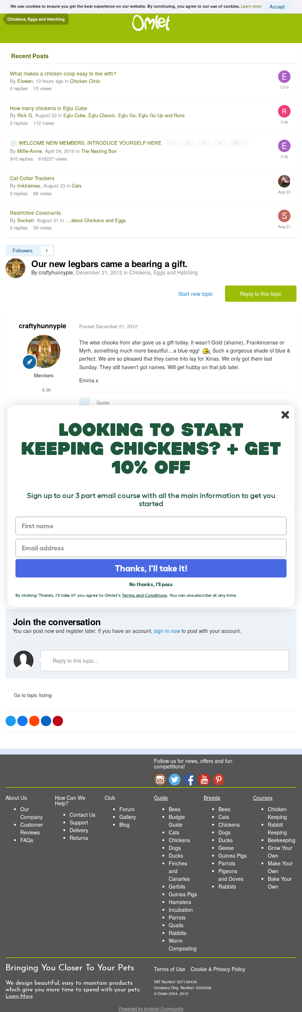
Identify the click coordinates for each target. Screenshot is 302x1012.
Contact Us (82, 814)
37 (237, 143)
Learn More (19, 996)
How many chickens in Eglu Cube (48, 108)
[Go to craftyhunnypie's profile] (15, 268)
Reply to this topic (260, 293)
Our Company (31, 812)
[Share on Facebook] (22, 721)
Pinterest (219, 779)
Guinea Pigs (183, 894)
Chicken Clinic (85, 80)
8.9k (46, 389)
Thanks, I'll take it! (151, 568)
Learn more (251, 6)
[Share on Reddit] (34, 721)
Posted (108, 326)
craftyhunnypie (42, 325)
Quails (176, 925)
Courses (263, 797)
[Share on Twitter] (11, 721)
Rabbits (177, 932)
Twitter (174, 779)
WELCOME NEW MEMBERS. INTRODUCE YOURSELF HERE (91, 142)
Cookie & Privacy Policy (218, 969)
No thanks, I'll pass (151, 584)
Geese (226, 847)
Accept (277, 6)
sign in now (167, 630)
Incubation (181, 909)
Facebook (189, 779)
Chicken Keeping (277, 812)
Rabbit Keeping (277, 828)
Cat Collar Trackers (32, 178)
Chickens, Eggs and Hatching (163, 272)
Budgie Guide (177, 820)
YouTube (204, 779)
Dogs (175, 847)
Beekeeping (281, 840)
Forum (127, 809)
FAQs (26, 840)
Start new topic (195, 293)
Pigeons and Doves (230, 874)
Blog (124, 824)
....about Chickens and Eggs (95, 220)
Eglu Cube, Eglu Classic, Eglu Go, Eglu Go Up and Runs (124, 115)
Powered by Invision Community (151, 1008)
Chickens (179, 840)
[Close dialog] (285, 414)
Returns (79, 837)
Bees (174, 809)
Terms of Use (169, 969)
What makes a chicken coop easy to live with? (63, 73)
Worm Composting (183, 944)
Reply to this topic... (74, 660)
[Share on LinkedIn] (46, 721)
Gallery (127, 816)
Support (79, 822)
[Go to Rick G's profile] (284, 111)
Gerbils (177, 886)
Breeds (212, 797)
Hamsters (180, 902)
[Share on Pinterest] (58, 721)
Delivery (79, 830)
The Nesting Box (99, 150)
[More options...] (283, 326)
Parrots (177, 917)
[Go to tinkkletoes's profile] (284, 181)
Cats (77, 185)
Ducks (176, 855)
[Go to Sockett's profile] (284, 216)
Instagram (160, 779)
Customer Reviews (31, 828)
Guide (161, 797)
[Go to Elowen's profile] (284, 76)
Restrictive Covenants (35, 212)
